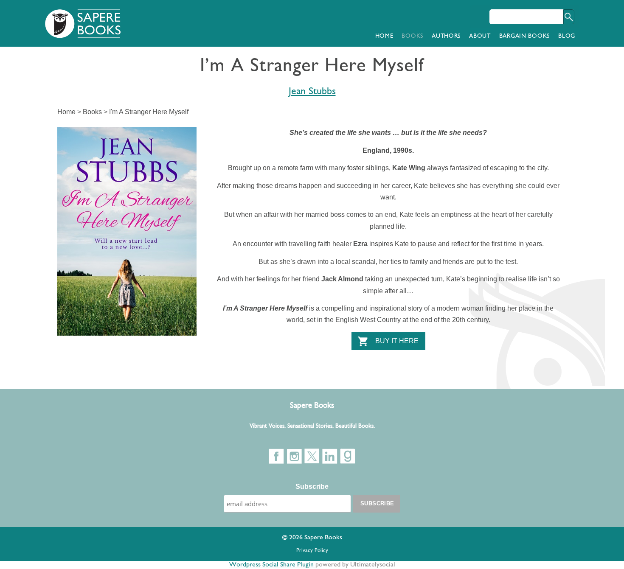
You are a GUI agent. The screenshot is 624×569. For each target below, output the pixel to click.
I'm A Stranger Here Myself (148, 111)
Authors (446, 36)
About (480, 36)
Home (384, 36)
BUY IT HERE (397, 341)
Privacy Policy (312, 550)
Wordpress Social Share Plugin (272, 564)
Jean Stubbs (312, 92)
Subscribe (312, 486)
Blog (566, 36)
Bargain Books (524, 36)
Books (412, 36)
